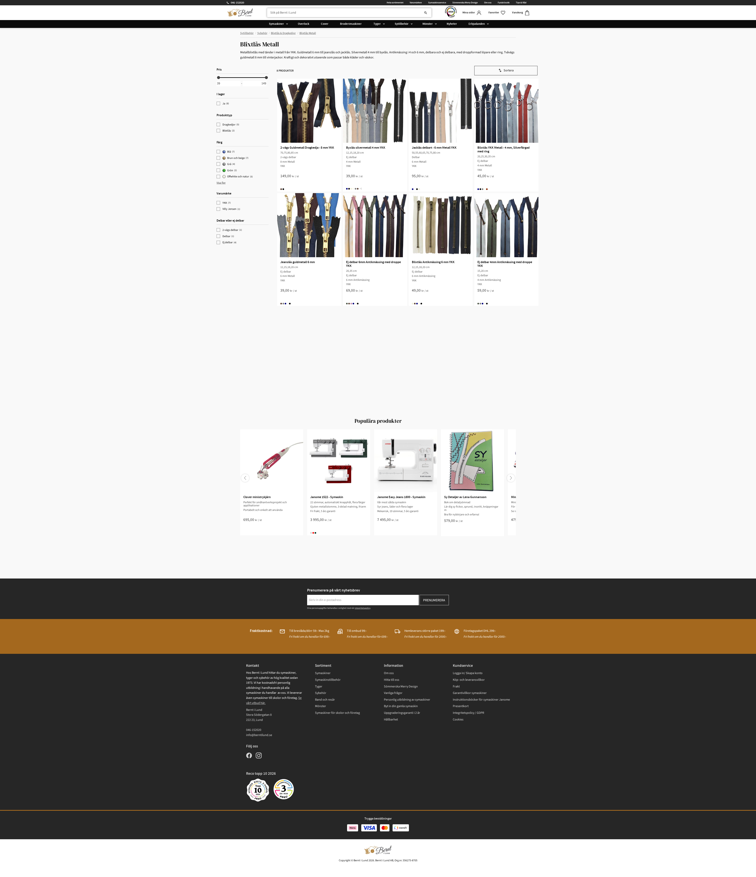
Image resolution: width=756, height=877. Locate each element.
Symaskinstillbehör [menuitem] (328, 680)
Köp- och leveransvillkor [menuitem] (469, 680)
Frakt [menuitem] (456, 686)
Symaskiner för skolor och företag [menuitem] (337, 713)
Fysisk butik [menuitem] (504, 2)
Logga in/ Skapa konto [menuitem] (468, 673)
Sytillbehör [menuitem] (402, 24)
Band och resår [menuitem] (325, 699)
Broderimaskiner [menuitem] (351, 24)
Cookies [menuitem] (458, 719)
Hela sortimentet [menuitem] (395, 2)
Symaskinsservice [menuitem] (437, 2)
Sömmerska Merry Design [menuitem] (465, 2)
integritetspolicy (362, 608)
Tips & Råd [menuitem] (521, 2)
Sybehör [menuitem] (320, 693)
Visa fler (221, 183)
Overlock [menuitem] (303, 24)
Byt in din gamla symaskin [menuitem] (401, 706)
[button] (497, 12)
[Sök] (425, 12)
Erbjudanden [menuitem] (477, 24)
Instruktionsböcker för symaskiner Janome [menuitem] (481, 699)
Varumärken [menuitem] (416, 2)
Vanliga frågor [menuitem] (393, 693)
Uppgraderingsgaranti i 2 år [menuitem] (402, 713)
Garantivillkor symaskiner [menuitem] (470, 693)
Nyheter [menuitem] (452, 24)
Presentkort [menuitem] (461, 706)
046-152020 (237, 2)
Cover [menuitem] (324, 24)
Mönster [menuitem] (427, 24)
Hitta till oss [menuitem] (391, 680)
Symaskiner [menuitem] (276, 24)
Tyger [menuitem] (377, 24)
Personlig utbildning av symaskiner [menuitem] (407, 699)
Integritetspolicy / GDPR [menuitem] (468, 713)
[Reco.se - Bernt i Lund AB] (450, 12)
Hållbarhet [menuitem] (391, 719)
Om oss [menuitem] (487, 2)
